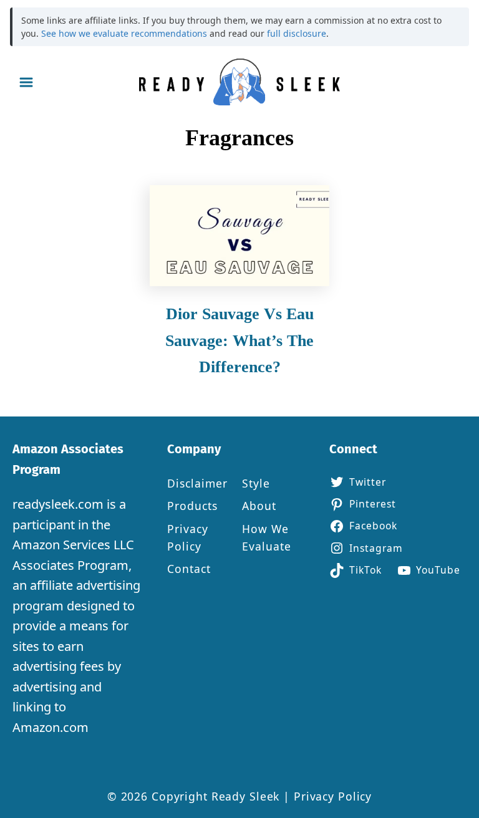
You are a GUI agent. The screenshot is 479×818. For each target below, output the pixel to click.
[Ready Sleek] (239, 82)
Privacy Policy (333, 796)
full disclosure (296, 33)
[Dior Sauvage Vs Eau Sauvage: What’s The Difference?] (240, 235)
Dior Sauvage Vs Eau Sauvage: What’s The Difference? (239, 340)
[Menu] (26, 82)
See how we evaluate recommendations (124, 33)
